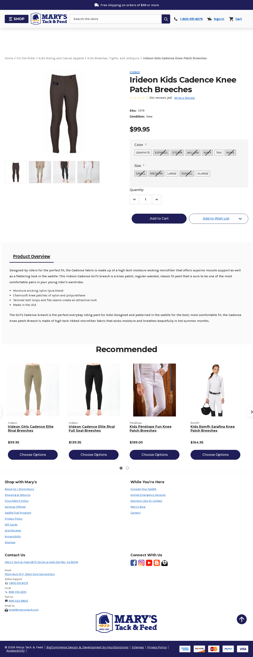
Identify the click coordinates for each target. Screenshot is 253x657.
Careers (135, 512)
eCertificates (13, 530)
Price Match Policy (17, 501)
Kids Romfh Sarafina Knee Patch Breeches (213, 428)
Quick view (33, 390)
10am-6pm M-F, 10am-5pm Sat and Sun (30, 574)
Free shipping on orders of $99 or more (129, 5)
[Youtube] (149, 563)
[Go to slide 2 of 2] (127, 468)
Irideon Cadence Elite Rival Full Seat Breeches (92, 428)
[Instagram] (141, 563)
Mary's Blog (137, 506)
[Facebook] (133, 563)
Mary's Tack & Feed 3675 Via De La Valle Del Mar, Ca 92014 (41, 562)
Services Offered (15, 506)
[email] (164, 563)
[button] (242, 619)
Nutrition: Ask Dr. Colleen (146, 501)
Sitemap (10, 542)
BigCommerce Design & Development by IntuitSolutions (87, 647)
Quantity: (137, 190)
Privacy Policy (14, 518)
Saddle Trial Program (18, 512)
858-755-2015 (17, 592)
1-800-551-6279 (18, 583)
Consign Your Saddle (143, 489)
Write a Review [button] (184, 98)
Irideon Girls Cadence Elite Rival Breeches (31, 428)
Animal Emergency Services (148, 495)
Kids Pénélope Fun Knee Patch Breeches (151, 428)
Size (139, 166)
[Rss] (157, 563)
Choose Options (33, 455)
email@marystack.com (24, 609)
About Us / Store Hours (19, 489)
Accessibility (13, 536)
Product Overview (31, 256)
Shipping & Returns (17, 495)
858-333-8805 (18, 600)
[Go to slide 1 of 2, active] (121, 468)
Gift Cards (11, 524)
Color (140, 145)
